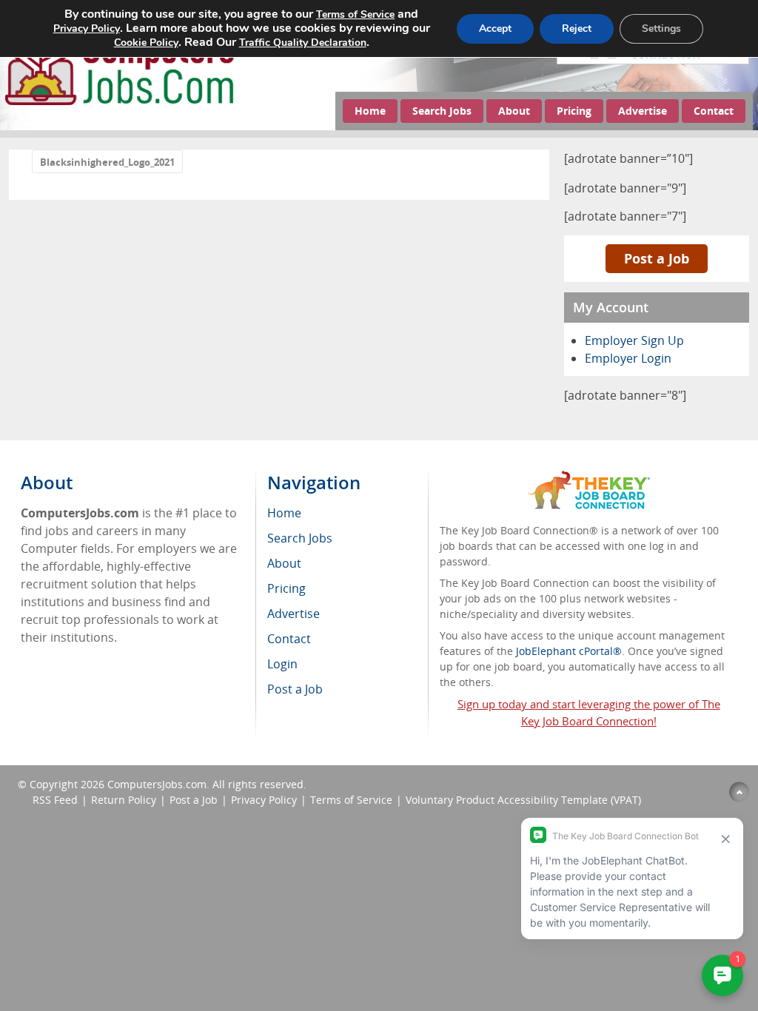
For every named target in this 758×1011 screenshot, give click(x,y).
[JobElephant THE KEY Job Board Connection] (589, 478)
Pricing (574, 111)
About (514, 111)
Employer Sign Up (634, 340)
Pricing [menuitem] (286, 588)
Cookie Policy (146, 43)
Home (370, 111)
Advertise (642, 111)
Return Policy (123, 800)
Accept (495, 28)
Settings (661, 28)
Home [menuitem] (284, 513)
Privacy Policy (264, 800)
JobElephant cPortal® (569, 651)
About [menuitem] (284, 563)
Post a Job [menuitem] (295, 689)
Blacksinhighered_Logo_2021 (107, 162)
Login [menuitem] (282, 664)
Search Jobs (442, 111)
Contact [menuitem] (289, 639)
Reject (576, 28)
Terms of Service (351, 800)
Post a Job (656, 258)
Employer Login (628, 358)
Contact (714, 111)
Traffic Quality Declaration (302, 43)
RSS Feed (55, 800)
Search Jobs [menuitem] (299, 538)
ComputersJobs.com (157, 784)
